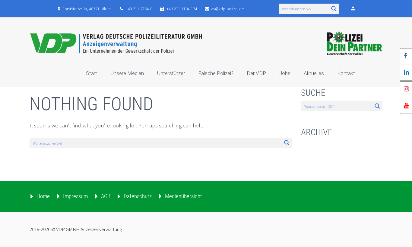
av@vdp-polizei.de (227, 8)
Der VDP (256, 73)
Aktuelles (314, 73)
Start (91, 73)
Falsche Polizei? (215, 73)
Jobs (284, 73)
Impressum (75, 196)
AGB (105, 196)
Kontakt (346, 73)
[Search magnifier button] (334, 9)
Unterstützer (171, 73)
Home (43, 196)
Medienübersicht (183, 196)
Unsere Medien (127, 73)
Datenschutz (138, 196)
